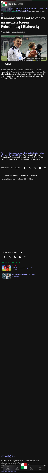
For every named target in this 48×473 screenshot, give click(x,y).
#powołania (24, 175)
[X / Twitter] (4, 457)
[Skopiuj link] (45, 168)
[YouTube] (6, 457)
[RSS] (15, 457)
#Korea (31, 179)
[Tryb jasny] (2, 13)
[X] (29, 168)
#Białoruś (34, 175)
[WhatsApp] (35, 168)
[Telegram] (40, 168)
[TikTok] (12, 457)
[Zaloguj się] (2, 15)
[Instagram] (8, 457)
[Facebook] (24, 168)
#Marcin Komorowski (8, 179)
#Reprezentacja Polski (11, 175)
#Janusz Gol (22, 179)
